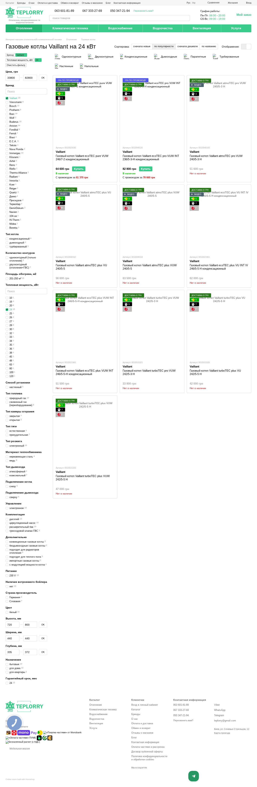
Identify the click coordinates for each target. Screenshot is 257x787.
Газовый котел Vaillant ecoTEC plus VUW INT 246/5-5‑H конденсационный (84, 372)
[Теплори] (24, 15)
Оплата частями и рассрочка (147, 746)
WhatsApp (219, 710)
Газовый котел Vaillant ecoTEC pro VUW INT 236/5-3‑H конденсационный (151, 157)
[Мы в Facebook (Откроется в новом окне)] (167, 2)
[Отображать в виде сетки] (243, 46)
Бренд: (10, 55)
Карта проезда (222, 733)
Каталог (10, 3)
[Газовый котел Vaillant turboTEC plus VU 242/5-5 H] (219, 325)
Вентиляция (202, 28)
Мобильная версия (19, 748)
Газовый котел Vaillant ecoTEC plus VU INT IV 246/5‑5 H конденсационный (219, 267)
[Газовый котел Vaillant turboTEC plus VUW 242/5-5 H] (85, 430)
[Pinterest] (152, 773)
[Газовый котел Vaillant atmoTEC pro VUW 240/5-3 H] (219, 110)
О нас (32, 3)
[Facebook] (133, 773)
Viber (217, 704)
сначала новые (141, 46)
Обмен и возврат (70, 3)
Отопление (24, 28)
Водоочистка (163, 28)
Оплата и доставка (48, 3)
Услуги (236, 28)
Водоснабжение (120, 28)
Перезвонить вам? (144, 11)
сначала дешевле (187, 46)
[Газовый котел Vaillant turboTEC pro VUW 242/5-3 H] (152, 325)
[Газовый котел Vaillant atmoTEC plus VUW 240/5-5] (152, 219)
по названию (209, 46)
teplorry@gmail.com (225, 720)
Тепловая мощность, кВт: (20, 60)
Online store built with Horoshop (20, 779)
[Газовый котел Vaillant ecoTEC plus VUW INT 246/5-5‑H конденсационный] (85, 325)
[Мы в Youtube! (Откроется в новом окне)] (171, 2)
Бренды (21, 3)
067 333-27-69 (92, 10)
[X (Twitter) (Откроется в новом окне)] (176, 2)
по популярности (163, 46)
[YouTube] (140, 773)
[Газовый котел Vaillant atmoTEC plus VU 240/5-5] (85, 219)
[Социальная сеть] (146, 773)
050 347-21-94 (120, 10)
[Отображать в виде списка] (248, 46)
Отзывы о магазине (92, 3)
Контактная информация (127, 3)
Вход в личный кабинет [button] (144, 704)
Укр (193, 3)
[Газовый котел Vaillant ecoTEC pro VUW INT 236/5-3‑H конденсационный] (152, 110)
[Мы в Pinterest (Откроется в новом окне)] (180, 2)
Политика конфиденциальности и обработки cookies (149, 758)
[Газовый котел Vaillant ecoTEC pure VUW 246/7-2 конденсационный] (85, 110)
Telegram (219, 715)
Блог (108, 3)
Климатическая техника (70, 28)
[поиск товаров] (187, 18)
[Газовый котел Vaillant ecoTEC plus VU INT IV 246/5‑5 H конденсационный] (219, 219)
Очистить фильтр (16, 65)
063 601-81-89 (64, 10)
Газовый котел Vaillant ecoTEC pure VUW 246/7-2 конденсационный (82, 157)
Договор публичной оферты (147, 751)
